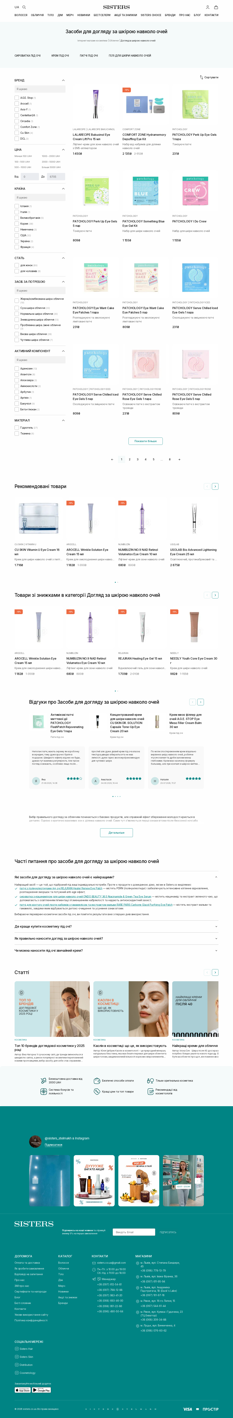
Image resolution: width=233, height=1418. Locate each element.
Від (17, 176)
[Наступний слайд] (215, 486)
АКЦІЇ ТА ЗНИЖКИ (125, 15)
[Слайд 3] (117, 796)
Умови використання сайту (31, 1314)
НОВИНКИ (83, 15)
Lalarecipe (79, 129)
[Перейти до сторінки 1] (115, 582)
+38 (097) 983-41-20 (109, 1295)
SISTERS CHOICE (151, 15)
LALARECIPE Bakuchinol (101, 129)
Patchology (179, 129)
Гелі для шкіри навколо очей (130, 55)
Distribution (26, 1364)
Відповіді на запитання (29, 1274)
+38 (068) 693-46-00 (110, 1300)
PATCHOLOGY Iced (199, 302)
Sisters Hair (26, 1348)
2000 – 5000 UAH (51, 161)
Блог (17, 1297)
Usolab (174, 544)
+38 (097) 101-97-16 (153, 1295)
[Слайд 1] (112, 796)
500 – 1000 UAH (23, 167)
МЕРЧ (70, 15)
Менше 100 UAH (23, 156)
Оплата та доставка (27, 1262)
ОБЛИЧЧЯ (37, 15)
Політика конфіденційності (31, 1320)
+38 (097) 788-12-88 (110, 1289)
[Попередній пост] (35, 1181)
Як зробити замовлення (29, 1268)
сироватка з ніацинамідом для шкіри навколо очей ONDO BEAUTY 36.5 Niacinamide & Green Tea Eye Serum (85, 896)
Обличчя (63, 1268)
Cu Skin (19, 544)
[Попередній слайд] (207, 486)
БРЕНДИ (170, 15)
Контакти (20, 1308)
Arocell (71, 544)
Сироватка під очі (28, 55)
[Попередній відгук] (192, 702)
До (43, 176)
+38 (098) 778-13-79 (153, 1270)
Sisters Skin (26, 1356)
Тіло (61, 1274)
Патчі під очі (89, 55)
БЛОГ (197, 15)
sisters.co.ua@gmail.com (111, 1262)
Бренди (63, 1303)
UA (17, 7)
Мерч (61, 1285)
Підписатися (53, 1145)
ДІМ (60, 15)
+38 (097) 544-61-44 (153, 1305)
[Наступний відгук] (200, 702)
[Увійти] (207, 7)
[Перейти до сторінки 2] (117, 582)
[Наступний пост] (198, 1181)
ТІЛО (50, 15)
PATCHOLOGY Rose (150, 389)
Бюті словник (23, 1303)
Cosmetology (27, 1372)
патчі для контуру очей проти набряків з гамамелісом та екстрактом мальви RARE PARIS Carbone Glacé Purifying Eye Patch (96, 904)
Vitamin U (30, 544)
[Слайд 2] (115, 796)
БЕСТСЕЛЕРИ (102, 15)
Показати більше (146, 441)
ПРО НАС (184, 15)
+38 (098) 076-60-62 (154, 1330)
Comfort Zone (131, 129)
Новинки (63, 1291)
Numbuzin (124, 544)
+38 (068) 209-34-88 (153, 1319)
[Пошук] (24, 7)
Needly (174, 653)
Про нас (20, 1280)
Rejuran (123, 653)
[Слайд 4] (120, 796)
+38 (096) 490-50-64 (110, 1311)
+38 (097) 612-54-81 (109, 1284)
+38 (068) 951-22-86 (109, 1306)
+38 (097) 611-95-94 (153, 1281)
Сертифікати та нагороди (30, 1291)
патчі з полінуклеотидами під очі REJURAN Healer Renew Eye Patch (61, 888)
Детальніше (116, 832)
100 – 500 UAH (22, 161)
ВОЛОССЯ (21, 15)
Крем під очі (60, 55)
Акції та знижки (67, 1297)
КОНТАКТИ (211, 15)
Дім (60, 1280)
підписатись (168, 1232)
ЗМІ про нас (22, 1285)
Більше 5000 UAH (51, 167)
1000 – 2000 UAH (51, 156)
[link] (216, 7)
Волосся (63, 1262)
